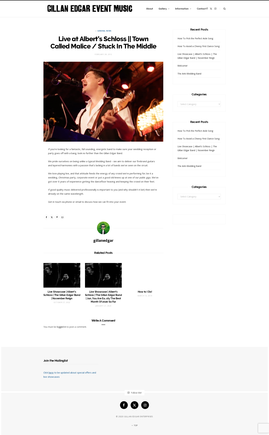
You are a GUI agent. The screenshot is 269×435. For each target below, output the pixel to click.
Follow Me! (136, 392)
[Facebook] (46, 217)
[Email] (62, 217)
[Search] (223, 8)
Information (182, 8)
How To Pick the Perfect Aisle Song (195, 38)
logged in (61, 326)
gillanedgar (103, 240)
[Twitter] (51, 217)
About (149, 8)
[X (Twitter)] (134, 405)
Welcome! (182, 65)
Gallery (163, 8)
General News (104, 31)
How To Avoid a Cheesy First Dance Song (198, 46)
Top (135, 425)
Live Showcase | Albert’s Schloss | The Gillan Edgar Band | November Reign (61, 295)
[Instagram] (145, 405)
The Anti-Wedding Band (189, 73)
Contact (201, 8)
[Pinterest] (57, 217)
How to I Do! (145, 291)
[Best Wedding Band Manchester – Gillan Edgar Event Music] (89, 9)
